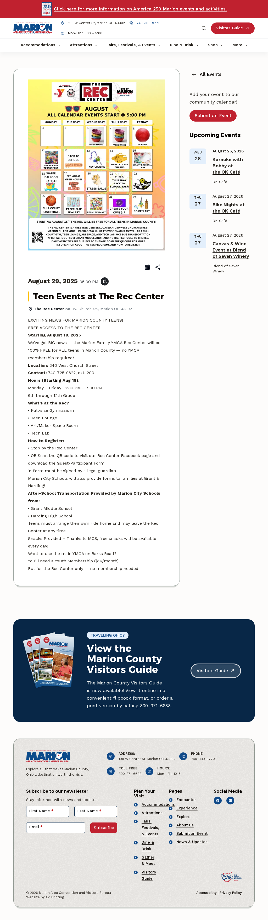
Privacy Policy (231, 893)
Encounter (186, 799)
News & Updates (192, 841)
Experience (187, 808)
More (237, 45)
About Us (185, 825)
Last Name (89, 811)
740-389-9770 (148, 23)
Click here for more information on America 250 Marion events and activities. (140, 9)
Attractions (81, 45)
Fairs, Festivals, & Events (131, 45)
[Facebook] (218, 800)
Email (35, 827)
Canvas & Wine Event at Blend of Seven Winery (231, 250)
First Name (41, 811)
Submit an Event (192, 833)
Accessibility (206, 893)
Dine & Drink (181, 45)
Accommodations (38, 45)
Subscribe (104, 827)
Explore (183, 816)
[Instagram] (230, 800)
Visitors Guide (229, 28)
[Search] (204, 28)
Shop (213, 45)
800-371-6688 (130, 774)
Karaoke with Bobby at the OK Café (228, 166)
